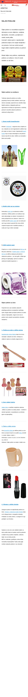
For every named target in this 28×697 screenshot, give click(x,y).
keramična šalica (8, 430)
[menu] (1, 5)
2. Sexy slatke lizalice (8, 402)
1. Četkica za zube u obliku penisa (12, 330)
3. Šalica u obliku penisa (9, 426)
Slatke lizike (5, 407)
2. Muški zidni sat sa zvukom (11, 206)
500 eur (23, 249)
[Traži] (5, 5)
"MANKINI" (9, 126)
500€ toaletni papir (9, 245)
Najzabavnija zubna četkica (9, 334)
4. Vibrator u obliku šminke (10, 504)
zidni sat (10, 211)
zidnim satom (13, 221)
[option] (14, 2)
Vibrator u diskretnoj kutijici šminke (14, 512)
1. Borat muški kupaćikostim (10, 121)
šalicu (20, 433)
